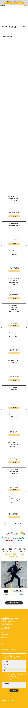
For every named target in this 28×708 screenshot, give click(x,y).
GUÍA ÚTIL (3, 642)
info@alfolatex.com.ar (7, 624)
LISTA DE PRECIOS (9, 3)
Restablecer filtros (7, 36)
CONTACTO (3, 644)
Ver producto (14, 216)
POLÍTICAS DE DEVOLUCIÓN (8, 649)
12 (17, 523)
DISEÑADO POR (5, 700)
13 (20, 523)
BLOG (2, 639)
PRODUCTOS (4, 637)
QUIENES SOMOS (5, 634)
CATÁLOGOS (19, 3)
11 (15, 523)
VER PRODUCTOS (14, 602)
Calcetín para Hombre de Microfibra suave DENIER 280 (14, 578)
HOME (2, 632)
